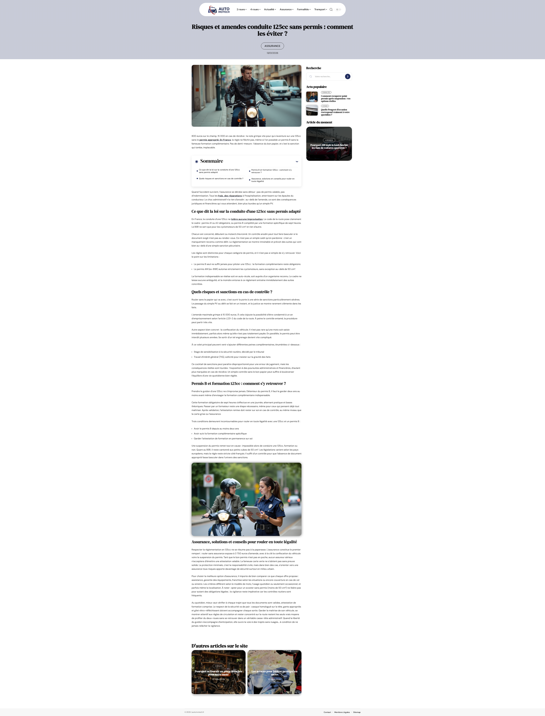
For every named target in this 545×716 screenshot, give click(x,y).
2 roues (218, 666)
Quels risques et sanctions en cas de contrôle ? (221, 178)
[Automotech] (219, 9)
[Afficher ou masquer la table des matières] (260, 161)
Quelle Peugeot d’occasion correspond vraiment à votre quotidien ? (335, 112)
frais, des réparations (230, 195)
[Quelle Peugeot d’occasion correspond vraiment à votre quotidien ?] (312, 110)
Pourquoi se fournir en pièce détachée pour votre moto (218, 672)
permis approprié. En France (215, 139)
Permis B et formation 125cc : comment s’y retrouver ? (271, 171)
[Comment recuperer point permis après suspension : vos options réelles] (312, 97)
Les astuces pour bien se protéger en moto (274, 672)
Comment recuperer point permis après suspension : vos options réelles (335, 98)
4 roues (325, 106)
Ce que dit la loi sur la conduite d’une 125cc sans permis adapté (219, 171)
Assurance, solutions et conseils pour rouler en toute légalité (272, 179)
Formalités (326, 92)
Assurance (272, 46)
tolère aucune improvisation (247, 219)
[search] (331, 9)
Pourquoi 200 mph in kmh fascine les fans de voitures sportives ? (329, 146)
